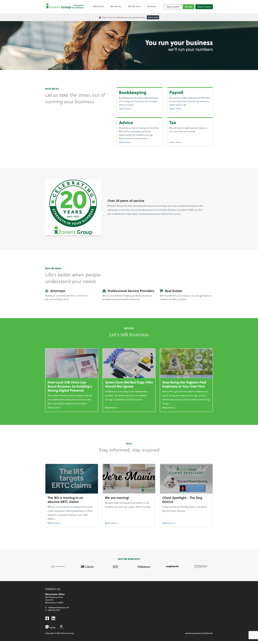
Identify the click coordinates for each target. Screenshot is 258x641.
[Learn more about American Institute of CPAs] (50, 627)
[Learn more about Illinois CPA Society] (61, 627)
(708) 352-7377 (54, 610)
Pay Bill (188, 6)
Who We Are (116, 6)
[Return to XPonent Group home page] (65, 6)
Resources (151, 6)
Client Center (172, 6)
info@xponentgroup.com (58, 607)
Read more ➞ (72, 407)
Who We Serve (134, 6)
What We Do (98, 6)
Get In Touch (204, 6)
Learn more (153, 17)
